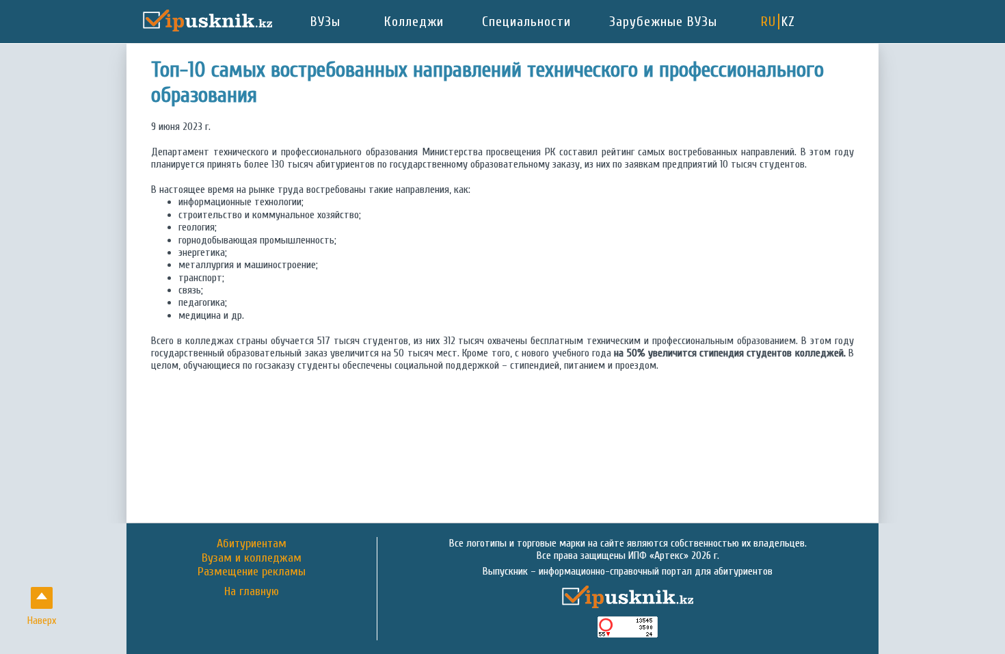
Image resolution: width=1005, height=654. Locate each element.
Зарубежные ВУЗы (663, 21)
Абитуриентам (251, 543)
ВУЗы (325, 21)
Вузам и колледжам (252, 558)
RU (768, 21)
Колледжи (414, 21)
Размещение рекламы (252, 571)
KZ (788, 21)
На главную (251, 592)
